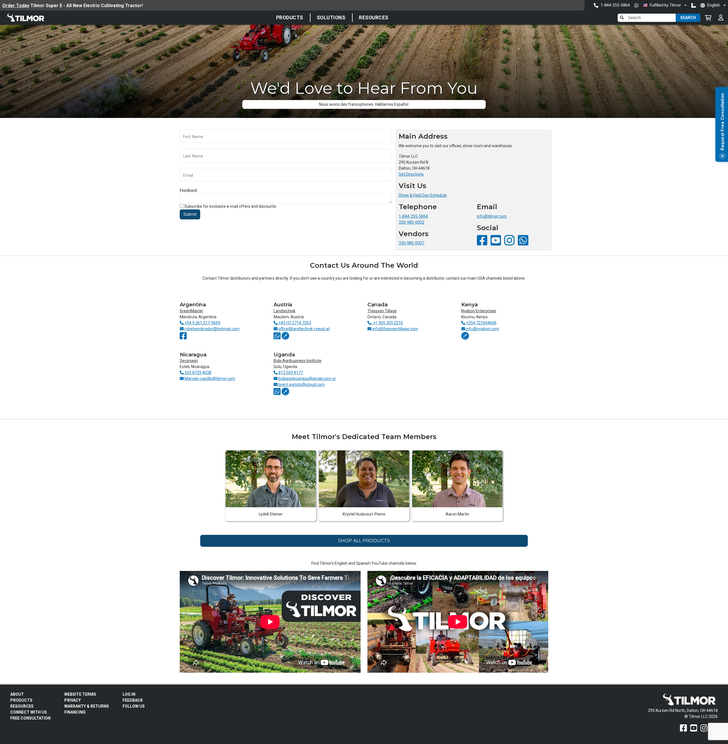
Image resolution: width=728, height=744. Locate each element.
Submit (190, 214)
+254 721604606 (481, 323)
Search (688, 17)
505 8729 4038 (197, 372)
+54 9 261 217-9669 (202, 323)
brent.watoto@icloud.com (301, 384)
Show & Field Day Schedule (423, 195)
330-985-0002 (411, 222)
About (17, 694)
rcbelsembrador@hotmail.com (211, 329)
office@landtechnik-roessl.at (304, 329)
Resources (373, 17)
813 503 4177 (290, 372)
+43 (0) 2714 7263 (294, 323)
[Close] (722, 156)
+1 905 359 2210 (387, 323)
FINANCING (75, 712)
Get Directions (411, 174)
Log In (129, 694)
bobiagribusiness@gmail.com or (307, 378)
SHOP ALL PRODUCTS (364, 540)
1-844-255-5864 (413, 216)
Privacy (72, 700)
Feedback (133, 700)
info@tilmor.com (492, 216)
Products (289, 17)
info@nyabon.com (482, 329)
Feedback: (189, 190)
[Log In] (721, 18)
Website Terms (80, 694)
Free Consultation (30, 718)
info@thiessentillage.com (394, 329)
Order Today (15, 5)
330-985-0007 (411, 243)
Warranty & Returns (86, 706)
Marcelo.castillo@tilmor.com (209, 378)
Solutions (331, 17)
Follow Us (134, 706)
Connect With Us (28, 712)
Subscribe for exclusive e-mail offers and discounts (230, 206)
